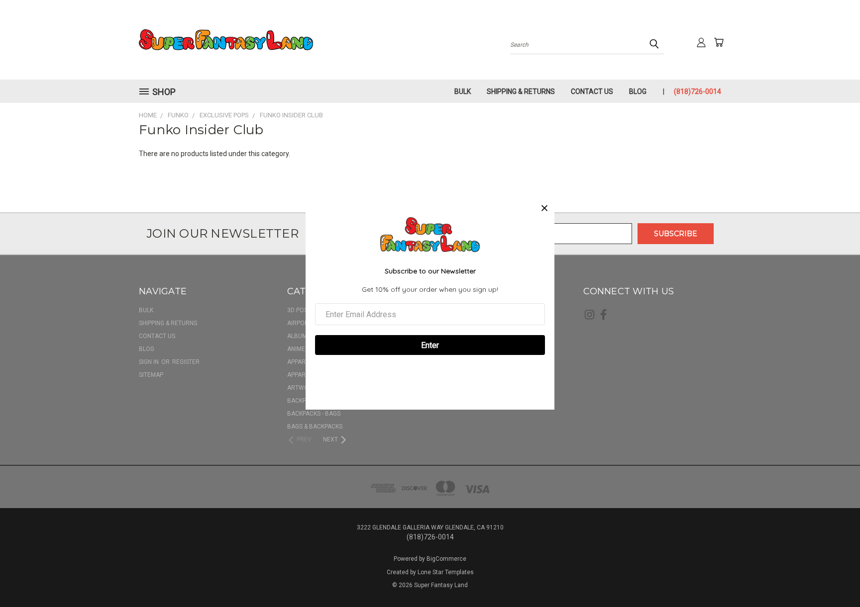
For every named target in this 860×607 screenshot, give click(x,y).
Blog (637, 91)
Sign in (149, 361)
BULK (462, 91)
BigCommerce (446, 558)
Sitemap (151, 374)
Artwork (301, 387)
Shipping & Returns (521, 91)
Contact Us (592, 91)
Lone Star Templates (446, 572)
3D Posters (304, 310)
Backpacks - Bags (313, 413)
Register (186, 361)
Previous (834, 576)
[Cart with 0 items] (719, 42)
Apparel (299, 361)
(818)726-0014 (697, 91)
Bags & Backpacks (314, 426)
